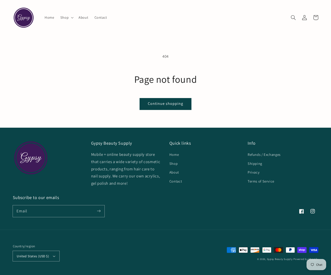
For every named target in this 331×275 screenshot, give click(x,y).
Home (174, 154)
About (174, 172)
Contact (175, 181)
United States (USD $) (33, 256)
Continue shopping (165, 103)
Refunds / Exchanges (264, 154)
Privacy (254, 172)
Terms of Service (261, 181)
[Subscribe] (98, 211)
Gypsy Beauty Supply (280, 259)
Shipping (255, 163)
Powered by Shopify (305, 259)
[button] (66, 17)
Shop (173, 163)
